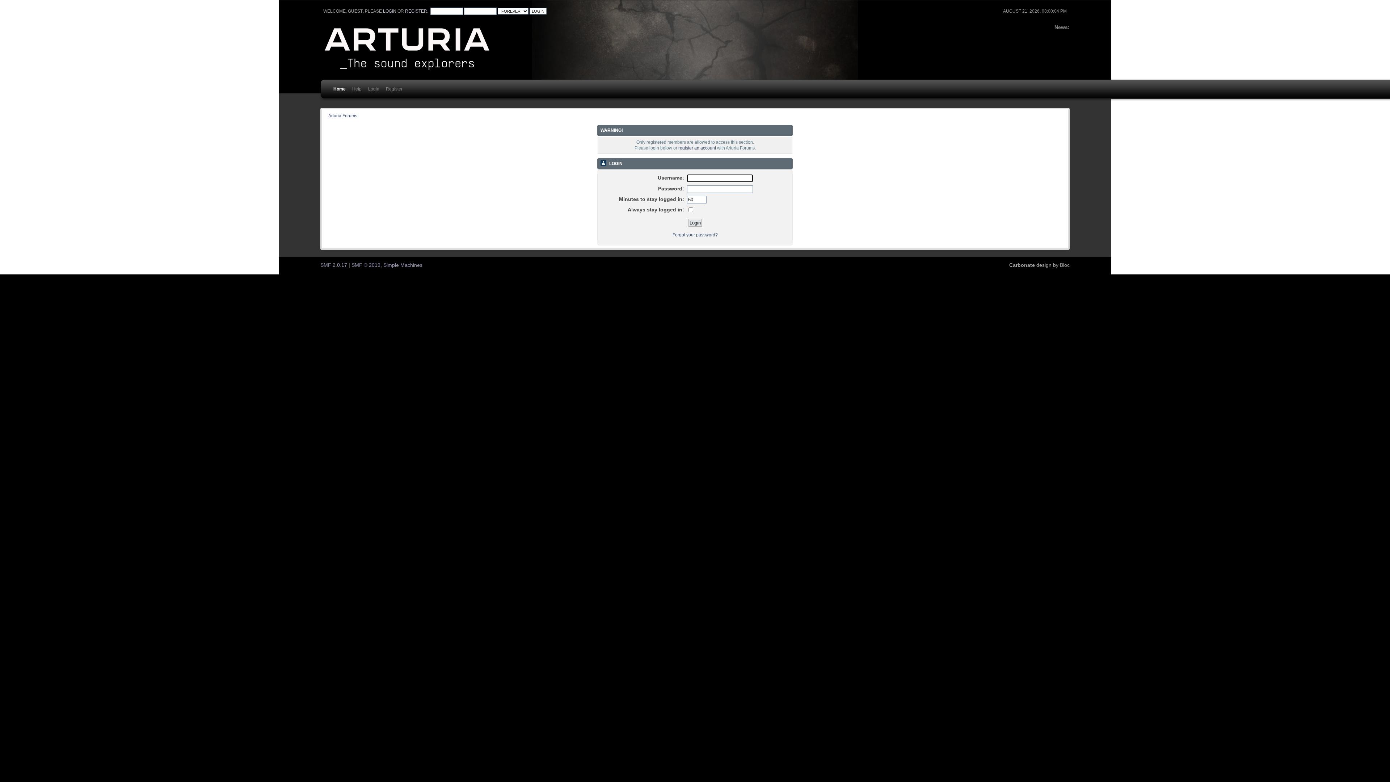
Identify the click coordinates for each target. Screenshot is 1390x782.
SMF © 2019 (365, 265)
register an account (697, 148)
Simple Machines (402, 265)
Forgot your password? (695, 234)
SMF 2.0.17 (333, 265)
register (416, 11)
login (389, 11)
